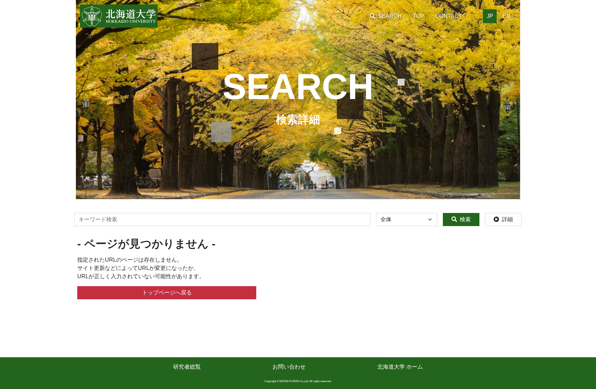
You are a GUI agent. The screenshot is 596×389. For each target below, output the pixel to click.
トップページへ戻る (167, 292)
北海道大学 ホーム (400, 367)
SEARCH (390, 16)
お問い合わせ (289, 367)
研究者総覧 (187, 367)
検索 (465, 219)
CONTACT (448, 16)
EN (506, 16)
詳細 (507, 219)
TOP (418, 16)
